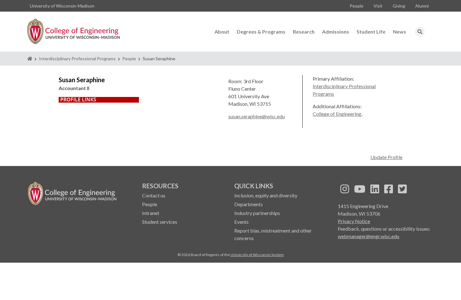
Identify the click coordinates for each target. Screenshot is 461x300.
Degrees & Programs (261, 32)
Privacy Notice (354, 221)
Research (304, 32)
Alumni (422, 5)
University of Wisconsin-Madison (62, 5)
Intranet (150, 213)
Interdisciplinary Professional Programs (77, 58)
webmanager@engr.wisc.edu (368, 236)
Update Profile (386, 157)
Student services (159, 222)
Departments (248, 204)
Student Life (371, 32)
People (356, 5)
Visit (378, 5)
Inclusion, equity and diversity (265, 195)
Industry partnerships (257, 213)
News (399, 32)
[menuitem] (356, 6)
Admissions (335, 32)
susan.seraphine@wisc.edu (256, 116)
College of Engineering (337, 114)
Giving (399, 5)
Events (241, 222)
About (222, 32)
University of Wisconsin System (257, 254)
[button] (420, 31)
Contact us (153, 195)
